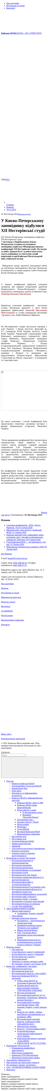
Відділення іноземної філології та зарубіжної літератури (27, 890)
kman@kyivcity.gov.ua (17, 558)
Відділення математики (22, 868)
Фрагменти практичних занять (26, 1058)
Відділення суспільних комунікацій (28, 901)
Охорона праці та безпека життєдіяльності (23, 854)
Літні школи (17, 916)
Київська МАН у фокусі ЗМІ (30, 803)
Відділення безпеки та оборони (26, 904)
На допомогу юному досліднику (21, 1065)
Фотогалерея (7, 615)
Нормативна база (19, 788)
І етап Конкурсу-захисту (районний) (28, 952)
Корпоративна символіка (12, 620)
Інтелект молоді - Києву (28, 822)
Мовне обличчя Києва (27, 930)
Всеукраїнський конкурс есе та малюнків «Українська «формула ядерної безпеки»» (32, 997)
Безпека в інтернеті (20, 851)
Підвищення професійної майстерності (23, 1049)
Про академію (12, 3)
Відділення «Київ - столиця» (25, 899)
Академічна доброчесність (18, 1060)
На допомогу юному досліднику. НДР (29, 964)
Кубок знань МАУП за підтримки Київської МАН (29, 982)
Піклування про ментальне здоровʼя (22, 1062)
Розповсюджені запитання (13, 739)
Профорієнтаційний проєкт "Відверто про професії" (29, 926)
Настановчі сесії (19, 836)
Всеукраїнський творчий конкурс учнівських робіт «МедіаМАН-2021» (28, 1021)
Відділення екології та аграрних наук (28, 887)
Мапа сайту (6, 734)
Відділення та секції (15, 6)
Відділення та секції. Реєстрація (20, 858)
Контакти (10, 8)
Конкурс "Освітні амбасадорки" (31, 1029)
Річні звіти (16, 791)
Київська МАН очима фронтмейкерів (27, 806)
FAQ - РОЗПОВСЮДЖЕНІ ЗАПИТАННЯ (25, 1067)
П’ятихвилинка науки (32, 812)
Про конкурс (17, 949)
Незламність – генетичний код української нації (31, 921)
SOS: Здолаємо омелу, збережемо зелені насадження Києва (30, 935)
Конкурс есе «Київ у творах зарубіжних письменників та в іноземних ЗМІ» (31, 1014)
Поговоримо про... (25, 819)
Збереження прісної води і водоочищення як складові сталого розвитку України (29, 942)
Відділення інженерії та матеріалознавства (22, 861)
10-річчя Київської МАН (23, 841)
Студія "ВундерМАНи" (22, 906)
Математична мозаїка (27, 1026)
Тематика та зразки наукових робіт (27, 961)
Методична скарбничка (22, 1053)
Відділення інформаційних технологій (29, 894)
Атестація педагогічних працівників (28, 848)
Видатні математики (26, 993)
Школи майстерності (21, 911)
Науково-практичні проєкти (24, 918)
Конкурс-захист (8, 602)
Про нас (10, 781)
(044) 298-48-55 (20, 563)
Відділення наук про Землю (24, 875)
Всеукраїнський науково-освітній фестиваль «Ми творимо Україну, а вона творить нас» (32, 1006)
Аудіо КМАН (23, 829)
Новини (4, 588)
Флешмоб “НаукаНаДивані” (30, 816)
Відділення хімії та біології (24, 896)
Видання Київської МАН (28, 832)
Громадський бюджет (21, 844)
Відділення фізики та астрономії (26, 870)
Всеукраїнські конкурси (22, 971)
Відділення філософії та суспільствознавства (22, 883)
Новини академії (24, 214)
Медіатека (5, 606)
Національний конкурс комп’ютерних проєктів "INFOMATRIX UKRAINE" (30, 987)
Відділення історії (20, 872)
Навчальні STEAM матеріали (25, 1055)
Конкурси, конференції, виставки (21, 966)
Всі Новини (6, 554)
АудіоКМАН (7, 611)
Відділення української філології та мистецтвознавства (28, 878)
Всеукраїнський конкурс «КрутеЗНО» (29, 973)
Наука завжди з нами (26, 810)
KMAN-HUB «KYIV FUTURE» (31, 1043)
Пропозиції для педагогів (17, 1046)
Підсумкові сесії (19, 839)
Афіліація (16, 846)
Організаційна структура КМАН (26, 786)
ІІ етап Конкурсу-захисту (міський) (28, 954)
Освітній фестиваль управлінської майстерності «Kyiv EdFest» (29, 1033)
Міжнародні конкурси (11, 597)
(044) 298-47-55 (20, 565)
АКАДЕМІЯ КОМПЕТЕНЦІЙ (20, 908)
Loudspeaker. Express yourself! (30, 913)
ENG (7, 179)
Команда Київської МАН (23, 783)
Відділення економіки (22, 865)
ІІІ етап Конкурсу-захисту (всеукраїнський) (23, 958)
